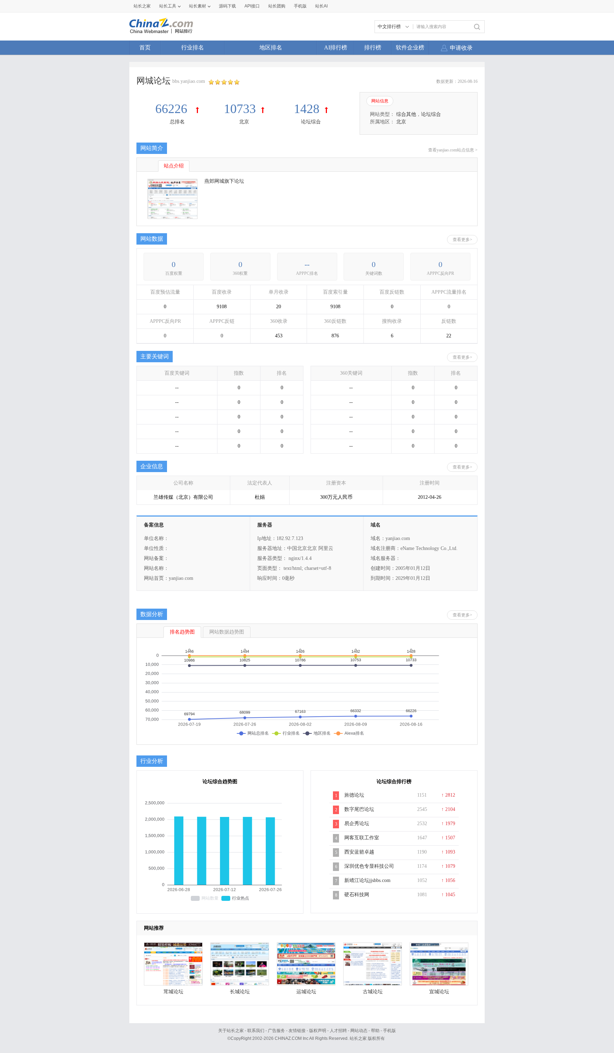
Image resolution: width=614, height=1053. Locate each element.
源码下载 (227, 6)
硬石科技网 (356, 894)
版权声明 (317, 1030)
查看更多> (462, 239)
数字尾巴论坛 (359, 809)
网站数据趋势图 (226, 632)
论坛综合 (311, 121)
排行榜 (372, 47)
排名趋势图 (182, 632)
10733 (240, 109)
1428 (306, 109)
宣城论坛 (439, 991)
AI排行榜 (335, 47)
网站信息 (379, 100)
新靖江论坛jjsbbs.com (367, 880)
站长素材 (197, 6)
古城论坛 (373, 991)
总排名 (177, 121)
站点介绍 (174, 166)
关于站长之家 (231, 1030)
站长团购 (276, 6)
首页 (145, 47)
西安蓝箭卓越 (359, 852)
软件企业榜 (410, 47)
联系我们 (255, 1030)
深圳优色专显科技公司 (369, 866)
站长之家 (142, 6)
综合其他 (406, 114)
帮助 (375, 1030)
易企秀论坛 (356, 823)
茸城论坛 (173, 991)
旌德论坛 (354, 795)
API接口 (252, 6)
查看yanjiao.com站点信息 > (453, 150)
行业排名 (192, 47)
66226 (172, 109)
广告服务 (276, 1030)
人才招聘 (338, 1030)
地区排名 (270, 47)
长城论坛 (240, 991)
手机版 (389, 1030)
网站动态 (358, 1030)
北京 (244, 121)
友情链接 (297, 1030)
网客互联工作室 (361, 837)
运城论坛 (306, 991)
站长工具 (167, 6)
